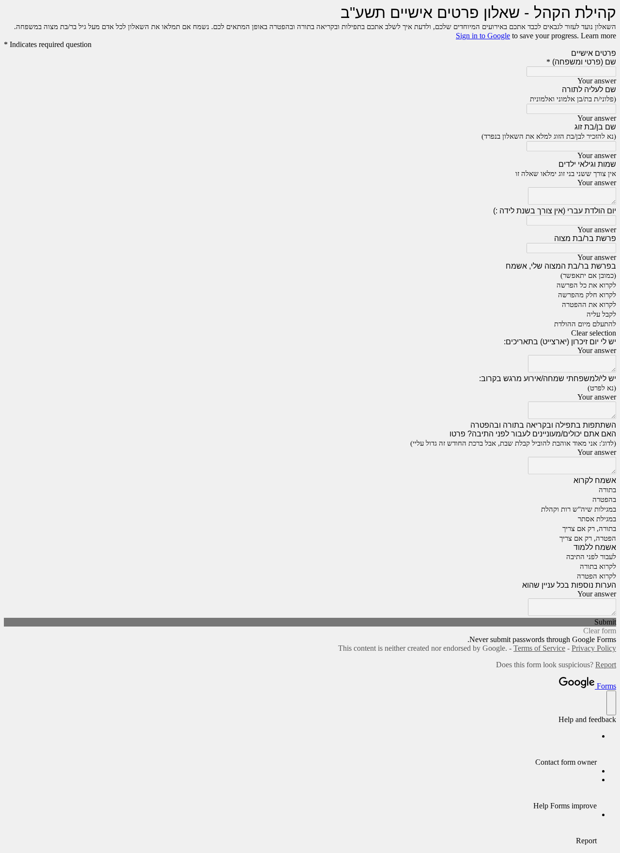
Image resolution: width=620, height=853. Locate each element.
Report (605, 664)
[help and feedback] (611, 703)
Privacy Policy (594, 648)
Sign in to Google (483, 36)
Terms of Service (539, 648)
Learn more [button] (598, 36)
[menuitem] (300, 749)
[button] (310, 333)
